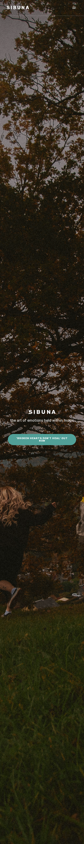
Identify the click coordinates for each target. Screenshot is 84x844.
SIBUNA (18, 7)
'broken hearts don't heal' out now (42, 439)
